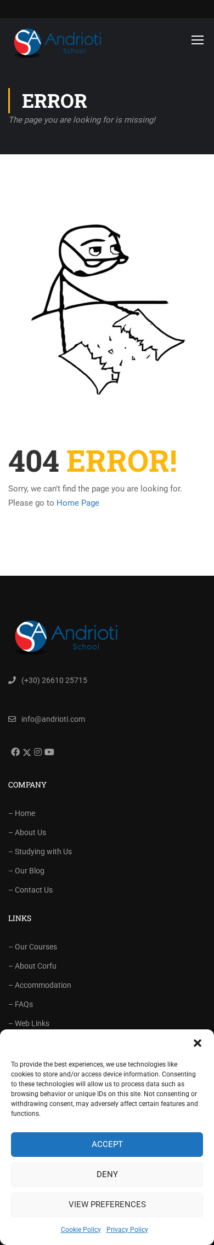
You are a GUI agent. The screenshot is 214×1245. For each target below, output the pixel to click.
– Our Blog (26, 870)
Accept (107, 1144)
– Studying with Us (40, 851)
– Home (21, 813)
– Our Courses (32, 946)
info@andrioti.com (53, 719)
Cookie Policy (81, 1230)
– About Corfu (32, 966)
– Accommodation (39, 985)
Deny (107, 1174)
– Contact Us (30, 889)
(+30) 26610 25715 (54, 680)
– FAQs (20, 1004)
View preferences (107, 1204)
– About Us (27, 832)
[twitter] (25, 752)
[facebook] (14, 752)
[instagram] (36, 752)
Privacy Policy (127, 1230)
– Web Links (28, 1023)
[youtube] (48, 752)
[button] (197, 1043)
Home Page (78, 503)
